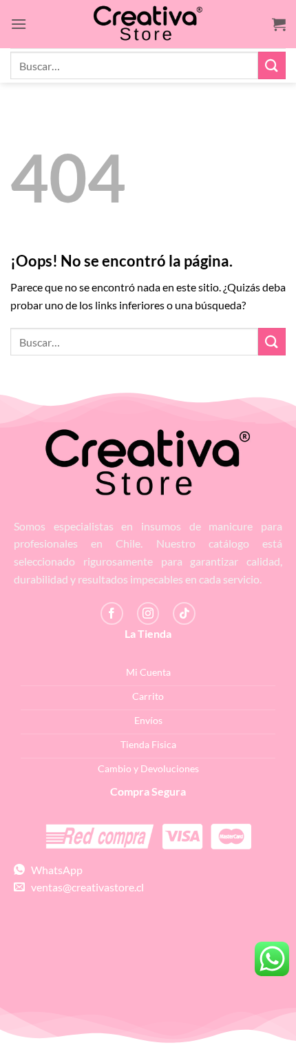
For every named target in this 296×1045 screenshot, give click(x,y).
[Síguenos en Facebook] (112, 613)
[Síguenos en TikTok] (184, 613)
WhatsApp (54, 869)
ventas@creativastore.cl (84, 886)
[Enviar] (272, 65)
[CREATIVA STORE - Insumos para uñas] (148, 24)
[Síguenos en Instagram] (148, 613)
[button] (18, 24)
